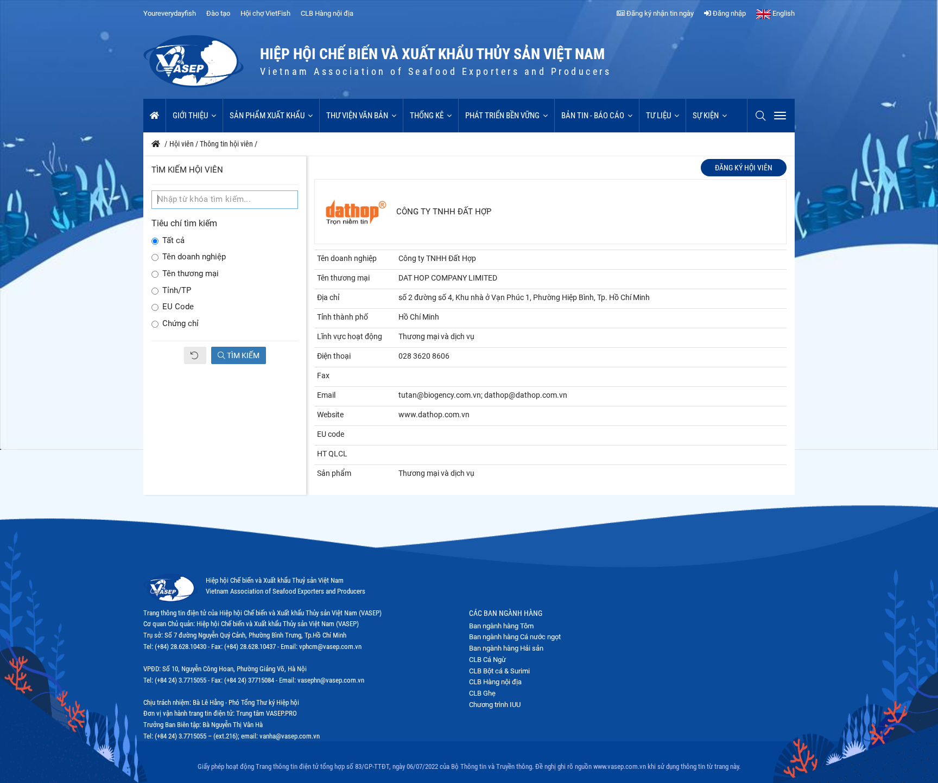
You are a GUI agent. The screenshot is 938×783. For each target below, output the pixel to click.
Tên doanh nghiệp (194, 257)
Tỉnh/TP (176, 290)
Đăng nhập (728, 13)
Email (326, 395)
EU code (330, 434)
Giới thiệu (190, 115)
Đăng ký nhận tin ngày (659, 13)
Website (330, 414)
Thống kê (426, 115)
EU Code (178, 306)
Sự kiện (706, 115)
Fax (323, 375)
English (783, 13)
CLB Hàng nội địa (327, 13)
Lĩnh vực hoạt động (349, 336)
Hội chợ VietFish (265, 13)
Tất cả (173, 240)
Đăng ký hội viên (743, 167)
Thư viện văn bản (357, 115)
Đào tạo (218, 13)
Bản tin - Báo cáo (592, 115)
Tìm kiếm (242, 355)
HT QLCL (332, 453)
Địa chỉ (328, 297)
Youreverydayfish (169, 13)
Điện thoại (334, 356)
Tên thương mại (190, 273)
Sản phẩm (334, 473)
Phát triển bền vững (502, 115)
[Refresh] (195, 355)
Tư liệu (658, 115)
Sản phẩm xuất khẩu (267, 115)
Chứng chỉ (180, 323)
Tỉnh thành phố (342, 317)
